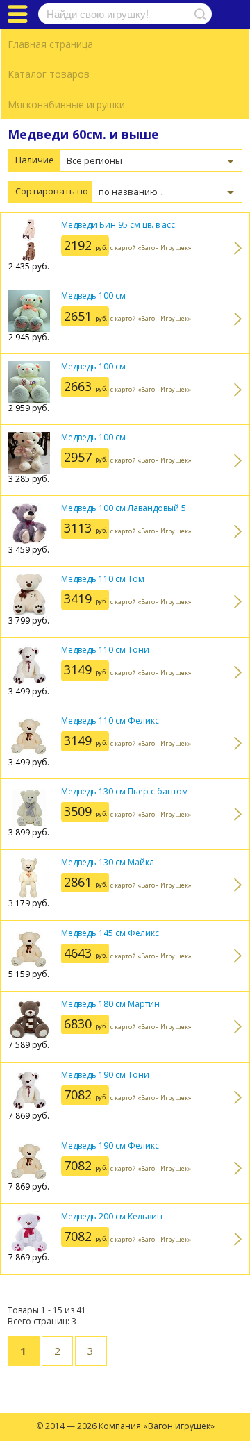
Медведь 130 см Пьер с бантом (124, 791)
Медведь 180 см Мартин (110, 1004)
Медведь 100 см (93, 295)
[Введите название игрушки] (125, 13)
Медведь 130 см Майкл (107, 862)
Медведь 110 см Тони (105, 650)
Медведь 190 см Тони (105, 1075)
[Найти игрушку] (198, 13)
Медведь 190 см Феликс (110, 1145)
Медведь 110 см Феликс (110, 720)
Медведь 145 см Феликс (110, 933)
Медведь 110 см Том (102, 579)
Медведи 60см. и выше (83, 134)
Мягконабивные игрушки (66, 104)
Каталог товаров (49, 74)
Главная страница (50, 44)
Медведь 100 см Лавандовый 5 (123, 508)
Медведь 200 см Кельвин (111, 1216)
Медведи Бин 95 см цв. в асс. (119, 225)
